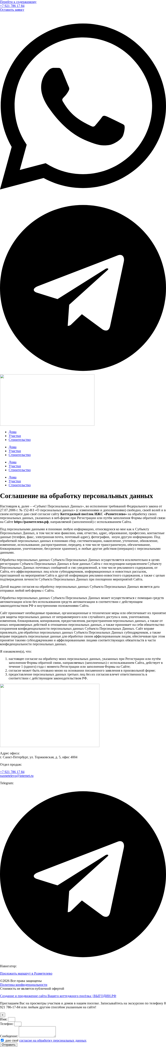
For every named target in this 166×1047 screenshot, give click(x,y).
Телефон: (7, 1024)
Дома (12, 432)
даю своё (45, 1040)
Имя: (4, 1019)
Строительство (20, 439)
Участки (15, 436)
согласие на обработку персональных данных (52, 1040)
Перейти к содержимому (18, 2)
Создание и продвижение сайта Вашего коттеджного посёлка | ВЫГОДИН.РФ (58, 996)
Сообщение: (9, 1036)
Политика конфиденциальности (23, 984)
